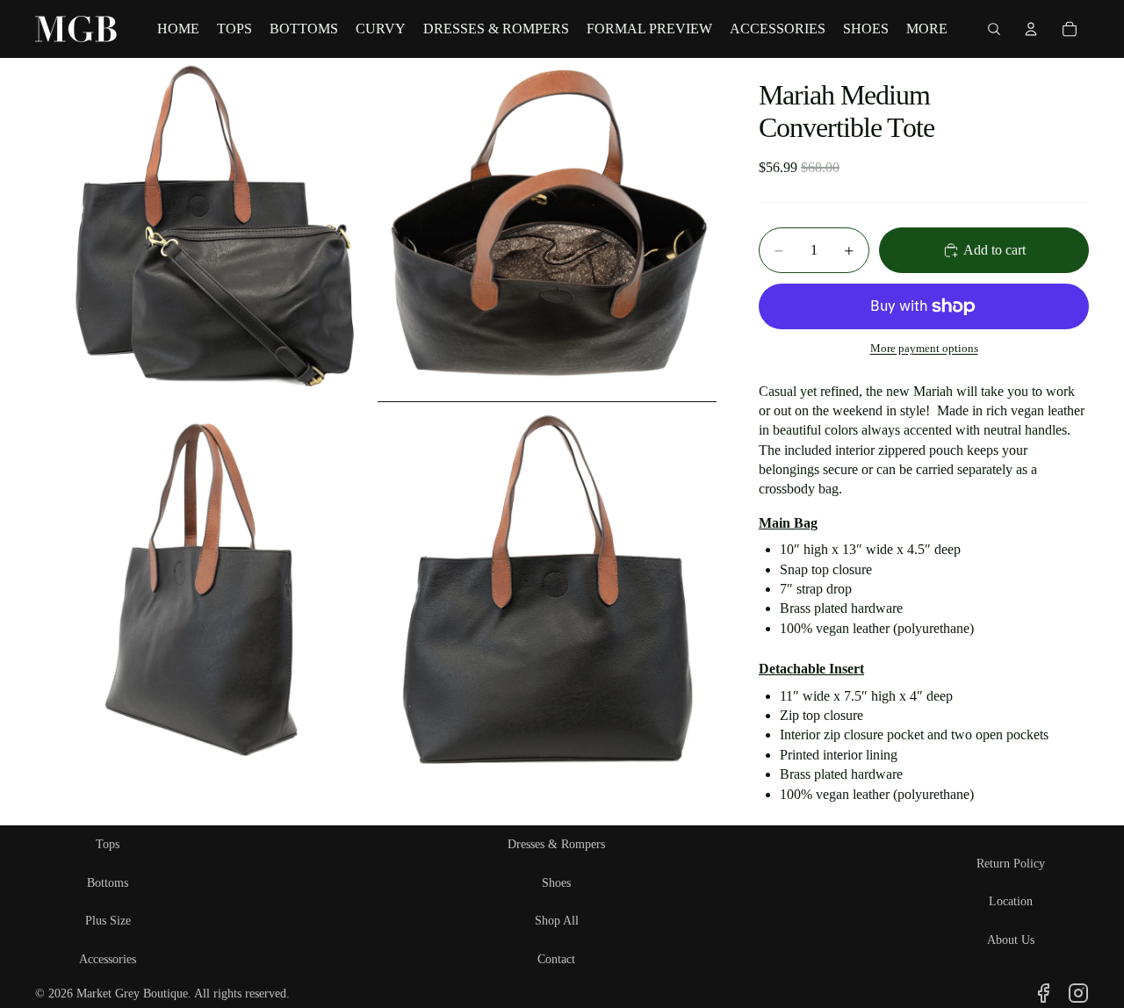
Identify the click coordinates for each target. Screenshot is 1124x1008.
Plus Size (108, 920)
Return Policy (1010, 863)
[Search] (994, 29)
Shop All (557, 920)
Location (1011, 901)
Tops (107, 844)
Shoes (556, 882)
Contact (556, 959)
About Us (1010, 940)
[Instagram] (1078, 993)
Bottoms (107, 882)
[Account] (1031, 29)
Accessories (107, 959)
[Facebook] (1043, 993)
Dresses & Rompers (556, 844)
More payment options (924, 348)
